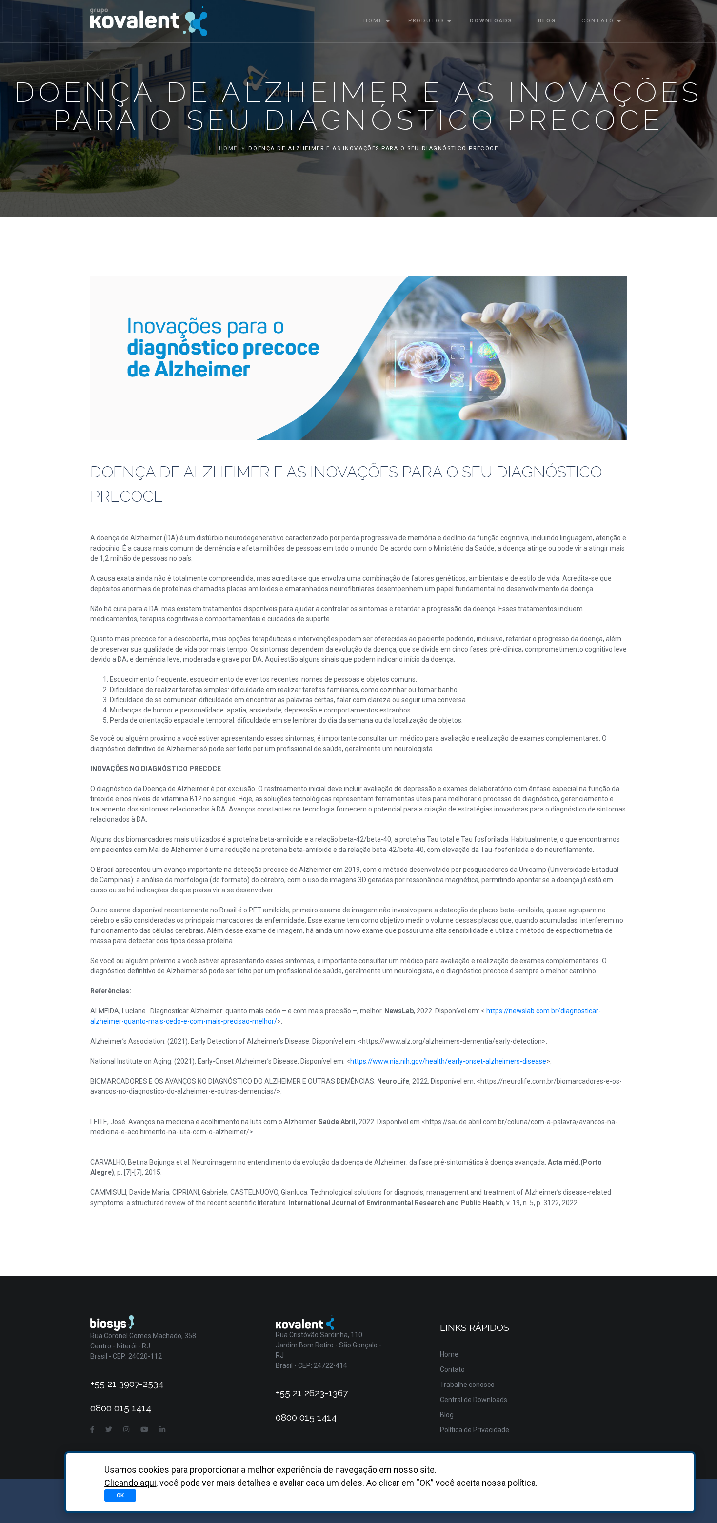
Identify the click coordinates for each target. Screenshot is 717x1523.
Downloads (491, 21)
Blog (547, 21)
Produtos (426, 21)
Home (373, 21)
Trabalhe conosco (467, 1384)
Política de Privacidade (474, 1430)
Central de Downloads (473, 1400)
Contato (597, 21)
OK (120, 1495)
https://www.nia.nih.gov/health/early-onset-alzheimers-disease (448, 1061)
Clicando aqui (130, 1483)
